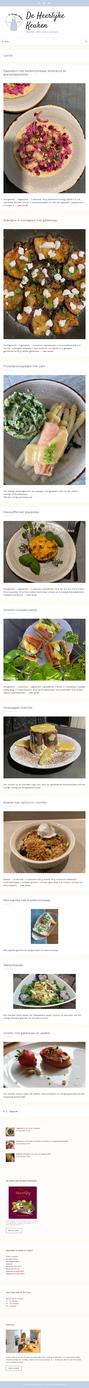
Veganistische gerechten (15, 1274)
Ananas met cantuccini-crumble (25, 802)
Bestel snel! (13, 1230)
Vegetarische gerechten (15, 1271)
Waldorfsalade (13, 965)
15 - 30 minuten (12, 1301)
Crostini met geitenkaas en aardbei (26, 1033)
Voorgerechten (11, 1259)
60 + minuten (11, 1306)
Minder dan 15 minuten (14, 1299)
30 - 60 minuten (12, 1303)
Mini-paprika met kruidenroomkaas (26, 900)
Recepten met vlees (13, 1266)
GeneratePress (61, 1384)
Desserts (9, 1264)
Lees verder (22, 205)
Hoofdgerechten (12, 1261)
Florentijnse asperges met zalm (24, 366)
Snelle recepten (12, 1256)
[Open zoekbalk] (86, 41)
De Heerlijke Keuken (45, 20)
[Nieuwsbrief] (49, 3)
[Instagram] (39, 3)
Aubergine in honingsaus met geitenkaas (30, 220)
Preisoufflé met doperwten (21, 512)
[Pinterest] (44, 3)
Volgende (14, 1111)
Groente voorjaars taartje (20, 610)
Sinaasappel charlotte (17, 707)
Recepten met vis (12, 1269)
